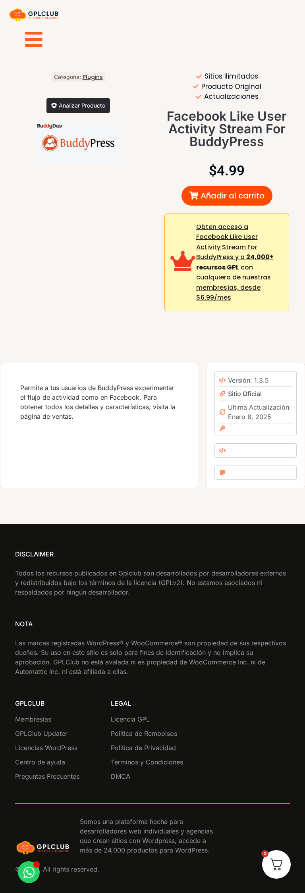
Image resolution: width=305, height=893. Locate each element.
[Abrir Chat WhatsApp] (29, 872)
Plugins (93, 77)
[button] (226, 196)
